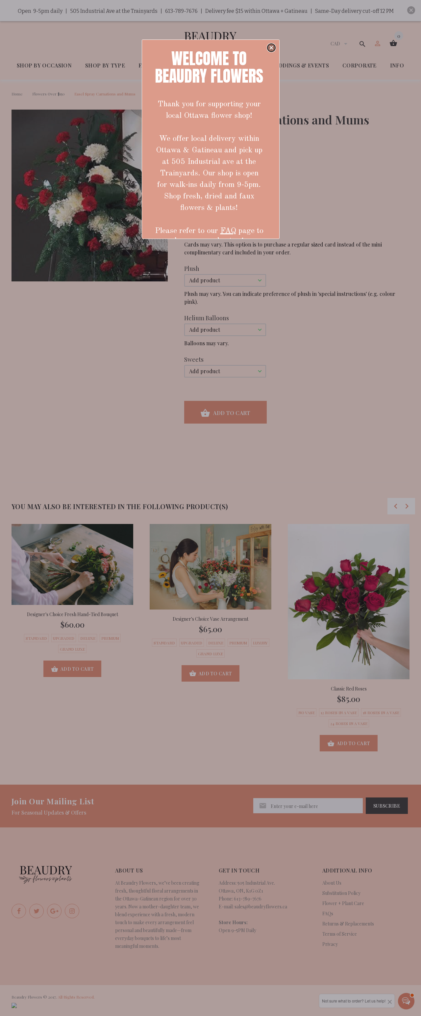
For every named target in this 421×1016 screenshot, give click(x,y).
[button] (271, 48)
